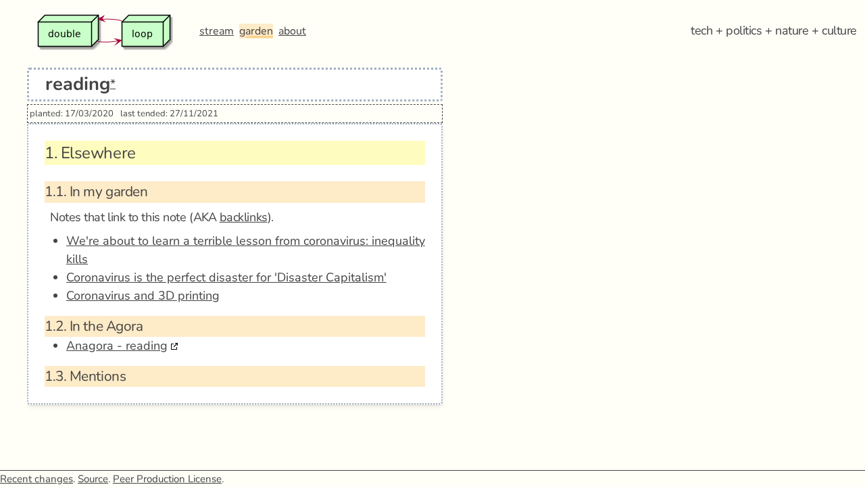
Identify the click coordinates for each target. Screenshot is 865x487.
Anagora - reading (117, 346)
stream (216, 31)
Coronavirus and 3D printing (143, 295)
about (292, 31)
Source (93, 479)
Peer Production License (167, 479)
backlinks (244, 217)
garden (256, 31)
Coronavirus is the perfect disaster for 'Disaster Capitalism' (226, 277)
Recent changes (36, 479)
